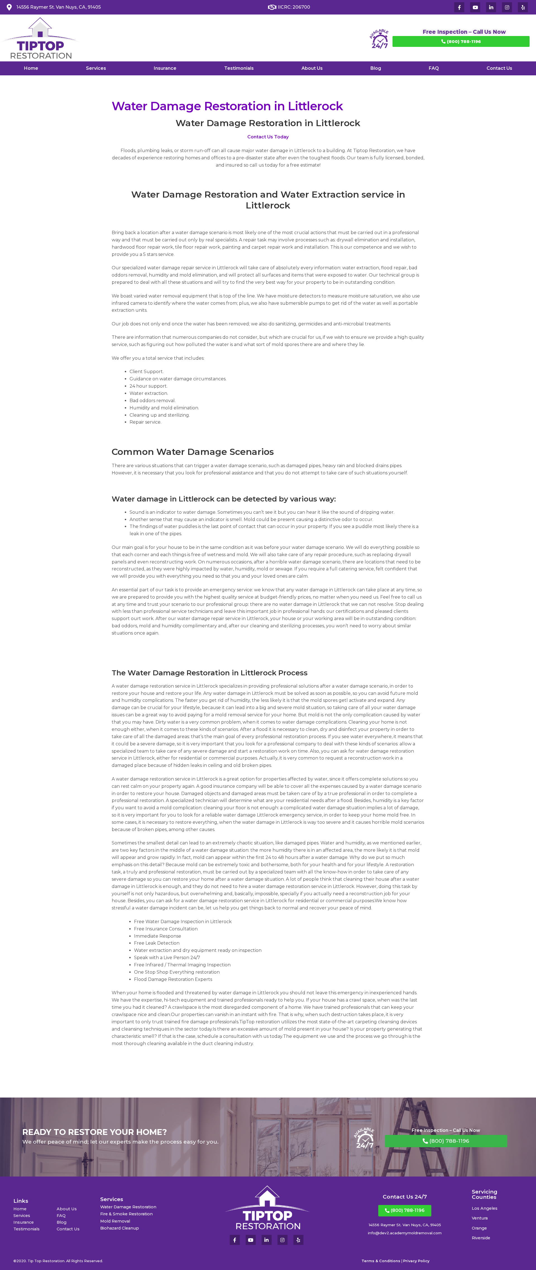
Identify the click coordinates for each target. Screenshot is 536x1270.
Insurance (165, 68)
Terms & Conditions (381, 1261)
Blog (375, 68)
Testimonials (239, 68)
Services (96, 68)
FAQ (434, 68)
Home (31, 68)
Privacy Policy (416, 1261)
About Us (312, 68)
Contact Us (499, 68)
